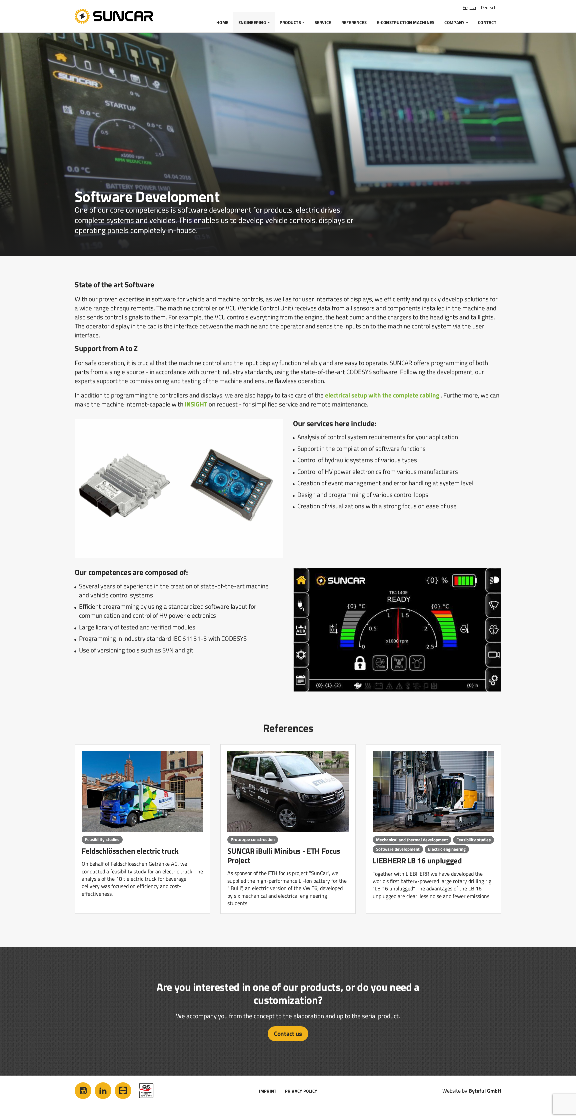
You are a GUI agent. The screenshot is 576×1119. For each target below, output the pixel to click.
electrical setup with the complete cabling (382, 395)
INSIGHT (196, 404)
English (469, 7)
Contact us (288, 1033)
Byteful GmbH (485, 1091)
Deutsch (488, 7)
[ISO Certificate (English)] (146, 1090)
